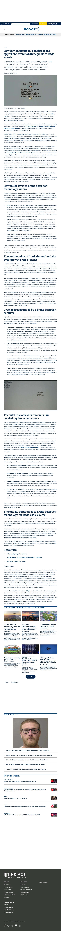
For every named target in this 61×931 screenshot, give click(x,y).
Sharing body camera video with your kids (15, 798)
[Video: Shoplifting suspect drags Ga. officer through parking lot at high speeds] (54, 806)
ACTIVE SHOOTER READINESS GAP (25, 34)
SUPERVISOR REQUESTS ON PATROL (46, 34)
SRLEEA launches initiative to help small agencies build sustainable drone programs (12, 628)
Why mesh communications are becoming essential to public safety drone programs (29, 628)
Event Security (14, 682)
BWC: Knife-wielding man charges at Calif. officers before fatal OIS (22, 815)
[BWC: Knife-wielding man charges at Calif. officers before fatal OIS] (54, 815)
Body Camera (7, 805)
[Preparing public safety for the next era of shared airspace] (12, 649)
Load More (30, 677)
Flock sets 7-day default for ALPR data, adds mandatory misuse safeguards (26, 769)
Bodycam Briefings (8, 779)
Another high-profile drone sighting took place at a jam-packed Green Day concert (27, 134)
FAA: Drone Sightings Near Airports (17, 554)
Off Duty (5, 796)
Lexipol (13, 921)
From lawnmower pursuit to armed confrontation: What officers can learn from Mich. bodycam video (25, 790)
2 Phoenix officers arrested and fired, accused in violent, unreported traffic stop (27, 760)
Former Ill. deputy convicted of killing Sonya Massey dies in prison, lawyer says (27, 750)
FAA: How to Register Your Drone (16, 561)
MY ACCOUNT (43, 23)
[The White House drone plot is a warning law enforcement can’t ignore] (30, 649)
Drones (5, 47)
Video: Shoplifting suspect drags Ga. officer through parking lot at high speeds (24, 806)
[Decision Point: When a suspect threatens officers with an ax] (54, 781)
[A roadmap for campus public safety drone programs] (48, 616)
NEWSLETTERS (35, 23)
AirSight (28, 591)
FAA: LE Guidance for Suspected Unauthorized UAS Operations (24, 557)
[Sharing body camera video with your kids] (54, 798)
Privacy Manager (43, 882)
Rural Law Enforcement (9, 623)
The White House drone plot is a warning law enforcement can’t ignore (30, 661)
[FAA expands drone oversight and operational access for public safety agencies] (48, 649)
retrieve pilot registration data (29, 447)
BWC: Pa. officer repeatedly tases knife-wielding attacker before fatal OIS (25, 764)
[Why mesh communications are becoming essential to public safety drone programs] (30, 616)
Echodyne (38, 570)
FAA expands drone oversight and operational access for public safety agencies (48, 660)
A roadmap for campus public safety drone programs (48, 626)
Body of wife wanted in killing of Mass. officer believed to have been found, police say (29, 755)
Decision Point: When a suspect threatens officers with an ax (20, 781)
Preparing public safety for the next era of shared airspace (12, 659)
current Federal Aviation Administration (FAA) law (20, 153)
